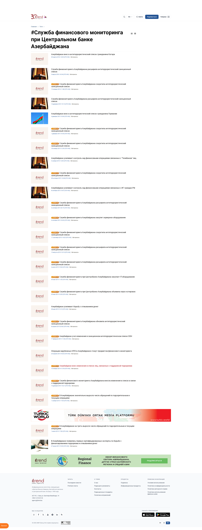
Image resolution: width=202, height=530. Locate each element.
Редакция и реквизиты (102, 486)
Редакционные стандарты (103, 492)
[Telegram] (52, 515)
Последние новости (74, 483)
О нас (96, 483)
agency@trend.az (37, 500)
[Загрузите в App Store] (148, 515)
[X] (43, 515)
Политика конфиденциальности (159, 486)
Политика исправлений (102, 495)
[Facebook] (38, 515)
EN (160, 523)
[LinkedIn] (57, 515)
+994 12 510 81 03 (37, 498)
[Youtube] (48, 515)
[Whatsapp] (34, 515)
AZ (164, 523)
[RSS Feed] (62, 515)
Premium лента (73, 486)
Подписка (124, 483)
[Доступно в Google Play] (163, 515)
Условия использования (156, 483)
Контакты (97, 489)
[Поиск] (124, 17)
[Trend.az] (39, 17)
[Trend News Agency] (38, 481)
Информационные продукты (131, 486)
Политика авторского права (157, 489)
